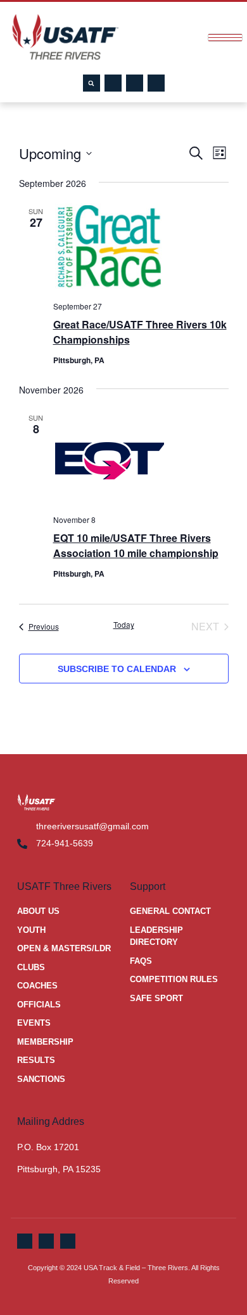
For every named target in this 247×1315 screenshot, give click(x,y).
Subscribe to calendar (117, 669)
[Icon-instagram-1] (156, 83)
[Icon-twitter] (134, 83)
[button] (91, 83)
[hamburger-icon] (225, 37)
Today (123, 625)
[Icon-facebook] (113, 83)
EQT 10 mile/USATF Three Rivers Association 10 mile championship (135, 545)
